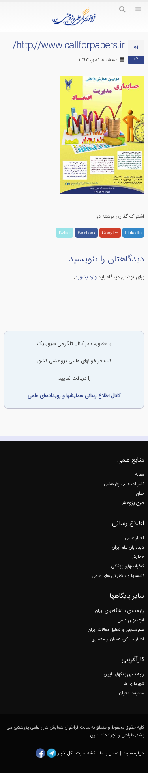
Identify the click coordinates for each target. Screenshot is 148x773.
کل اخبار (65, 753)
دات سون (98, 735)
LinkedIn (133, 232)
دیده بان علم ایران (128, 547)
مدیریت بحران (131, 693)
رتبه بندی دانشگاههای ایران (119, 611)
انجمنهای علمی (130, 620)
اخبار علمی (134, 538)
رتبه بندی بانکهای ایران (123, 674)
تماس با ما (109, 753)
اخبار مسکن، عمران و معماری (117, 639)
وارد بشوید (86, 277)
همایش (137, 557)
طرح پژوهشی (131, 503)
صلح (140, 493)
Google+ (110, 232)
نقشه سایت (86, 753)
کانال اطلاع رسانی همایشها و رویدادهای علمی (74, 395)
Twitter (64, 232)
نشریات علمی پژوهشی (124, 484)
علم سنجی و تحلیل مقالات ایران (116, 630)
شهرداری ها (133, 684)
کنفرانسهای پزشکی (127, 566)
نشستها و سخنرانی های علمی (118, 576)
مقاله (139, 474)
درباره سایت (133, 753)
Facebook (86, 232)
